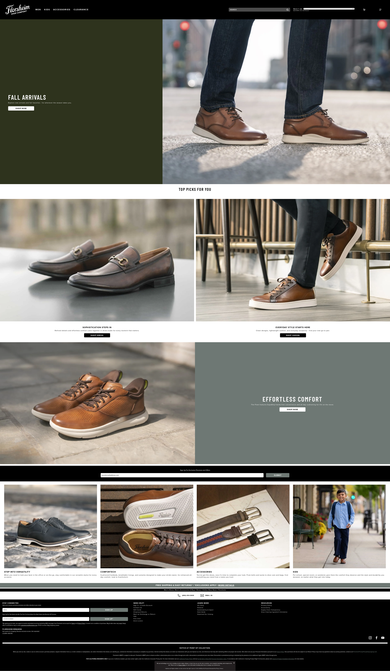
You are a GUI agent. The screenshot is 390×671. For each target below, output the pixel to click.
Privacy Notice (182, 665)
